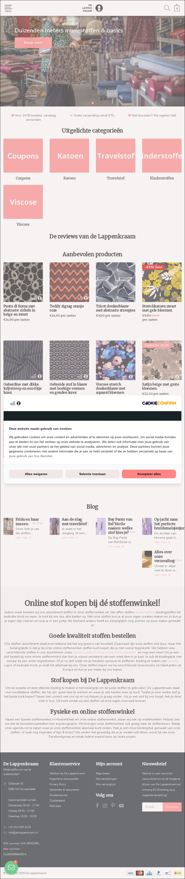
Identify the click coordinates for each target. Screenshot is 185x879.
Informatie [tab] (152, 416)
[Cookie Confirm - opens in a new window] (159, 403)
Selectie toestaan (92, 474)
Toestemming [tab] (33, 416)
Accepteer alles (149, 474)
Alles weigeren (36, 474)
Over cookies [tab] (92, 416)
